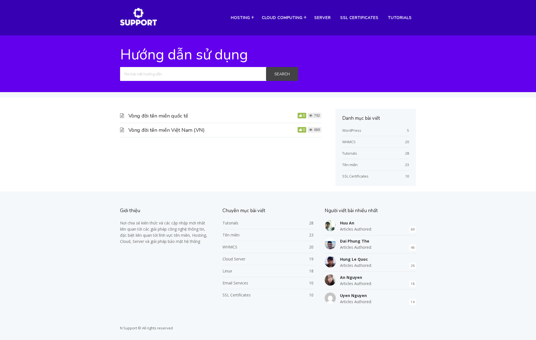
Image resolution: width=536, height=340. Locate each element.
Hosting (240, 17)
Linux (227, 271)
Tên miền (350, 164)
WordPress (351, 130)
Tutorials (400, 17)
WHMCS (349, 141)
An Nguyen (351, 277)
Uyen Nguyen (353, 295)
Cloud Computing (282, 17)
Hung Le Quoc (354, 259)
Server (322, 17)
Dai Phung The (354, 241)
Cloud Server (233, 259)
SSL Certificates (359, 17)
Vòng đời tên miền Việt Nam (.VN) (166, 130)
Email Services (235, 283)
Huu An (347, 223)
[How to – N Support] (138, 25)
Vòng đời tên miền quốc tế (158, 115)
